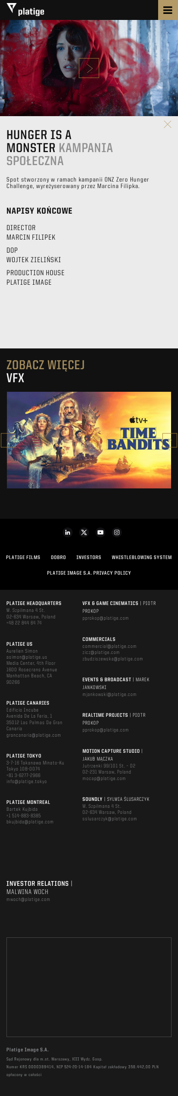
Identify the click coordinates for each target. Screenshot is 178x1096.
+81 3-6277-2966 (23, 775)
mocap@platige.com (104, 778)
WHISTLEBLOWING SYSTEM (142, 557)
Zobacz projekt (89, 458)
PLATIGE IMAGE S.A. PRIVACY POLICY (89, 573)
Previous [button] (8, 440)
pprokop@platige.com (106, 618)
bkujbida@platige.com (30, 822)
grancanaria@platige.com (33, 735)
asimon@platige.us (27, 657)
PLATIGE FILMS (23, 557)
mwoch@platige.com (28, 899)
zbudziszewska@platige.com (113, 659)
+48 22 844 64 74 (24, 623)
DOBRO (58, 557)
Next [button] (169, 440)
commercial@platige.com (110, 646)
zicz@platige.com (101, 652)
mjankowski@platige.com (110, 694)
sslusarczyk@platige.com (110, 819)
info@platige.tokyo (26, 781)
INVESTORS (89, 557)
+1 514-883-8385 (23, 816)
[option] (89, 440)
